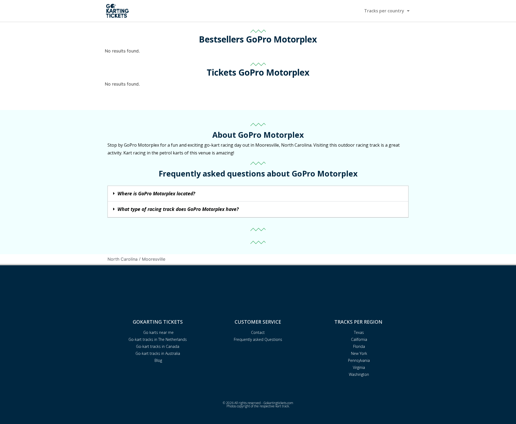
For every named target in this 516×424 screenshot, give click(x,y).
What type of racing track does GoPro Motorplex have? (178, 209)
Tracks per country (384, 11)
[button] (258, 194)
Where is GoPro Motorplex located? (156, 193)
